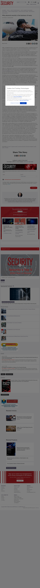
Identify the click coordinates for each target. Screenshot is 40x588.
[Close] (33, 87)
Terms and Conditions (17, 96)
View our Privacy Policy (24, 100)
